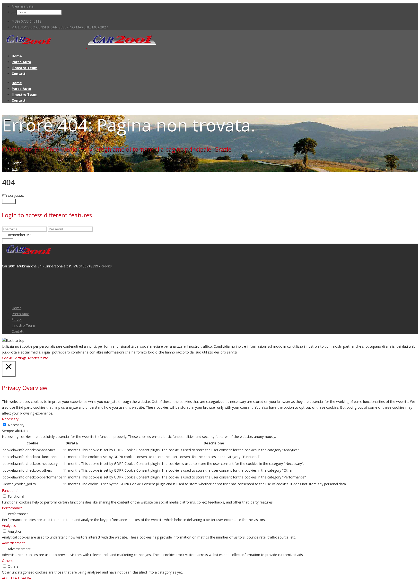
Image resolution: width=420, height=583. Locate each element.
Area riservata (23, 6)
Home (17, 56)
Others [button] (7, 560)
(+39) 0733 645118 (26, 21)
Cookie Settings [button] (14, 358)
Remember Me (19, 234)
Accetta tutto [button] (38, 358)
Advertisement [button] (13, 543)
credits (106, 266)
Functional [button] (10, 490)
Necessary (16, 425)
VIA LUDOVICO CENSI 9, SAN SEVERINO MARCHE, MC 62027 (60, 27)
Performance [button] (12, 508)
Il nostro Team (24, 67)
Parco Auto (21, 62)
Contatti (19, 73)
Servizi (17, 319)
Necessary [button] (10, 419)
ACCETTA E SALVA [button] (16, 578)
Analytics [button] (9, 525)
